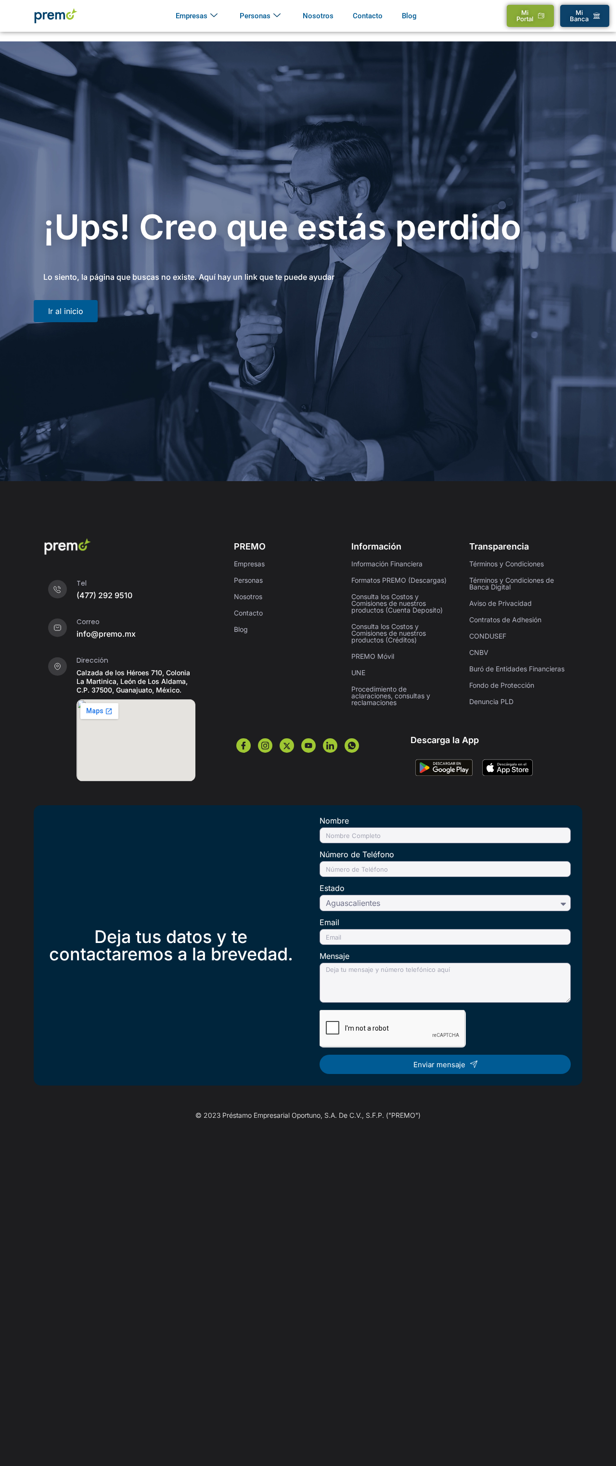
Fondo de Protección (501, 685)
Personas (255, 16)
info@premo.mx (106, 634)
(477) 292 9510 (104, 595)
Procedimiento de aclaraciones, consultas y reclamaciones (390, 696)
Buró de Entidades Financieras (517, 669)
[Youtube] (308, 745)
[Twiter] (287, 745)
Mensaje (334, 956)
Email (329, 922)
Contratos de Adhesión (505, 619)
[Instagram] (265, 745)
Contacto (368, 16)
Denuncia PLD (491, 701)
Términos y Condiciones (506, 564)
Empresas (191, 16)
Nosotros (318, 16)
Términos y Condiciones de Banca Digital (511, 583)
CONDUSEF (487, 636)
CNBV (478, 652)
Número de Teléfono (357, 855)
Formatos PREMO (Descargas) (399, 580)
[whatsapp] (352, 745)
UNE (358, 672)
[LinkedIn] (330, 745)
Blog (409, 16)
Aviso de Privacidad (500, 603)
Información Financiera (387, 564)
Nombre (334, 821)
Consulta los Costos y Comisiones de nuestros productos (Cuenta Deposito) (397, 603)
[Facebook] (243, 745)
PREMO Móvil (372, 656)
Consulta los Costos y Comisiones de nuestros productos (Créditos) (388, 633)
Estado (332, 888)
